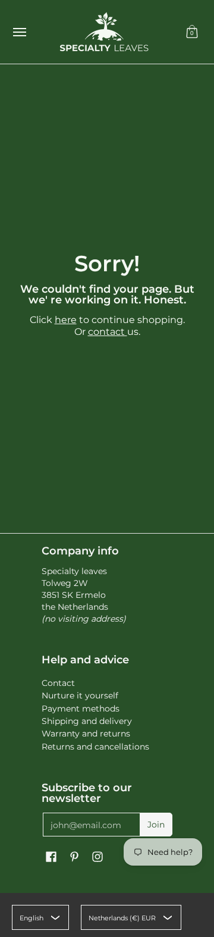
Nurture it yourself (80, 695)
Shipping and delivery (87, 721)
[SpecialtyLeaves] (104, 32)
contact (107, 331)
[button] (192, 32)
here (66, 319)
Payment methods (80, 708)
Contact (58, 683)
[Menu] (19, 32)
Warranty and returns (86, 733)
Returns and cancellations (95, 746)
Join (156, 824)
